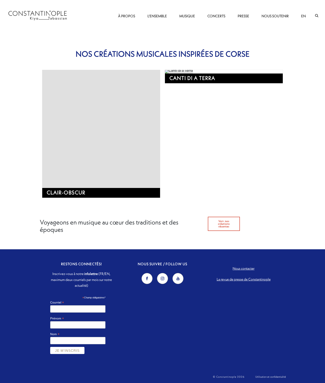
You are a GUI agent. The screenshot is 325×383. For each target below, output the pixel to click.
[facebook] (147, 278)
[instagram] (162, 278)
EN (303, 16)
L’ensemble (157, 16)
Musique (187, 16)
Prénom (57, 318)
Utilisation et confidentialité (270, 376)
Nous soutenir (275, 16)
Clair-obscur (66, 192)
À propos (126, 16)
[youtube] (178, 278)
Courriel (57, 302)
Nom (54, 334)
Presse (243, 16)
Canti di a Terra (192, 78)
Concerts (216, 16)
